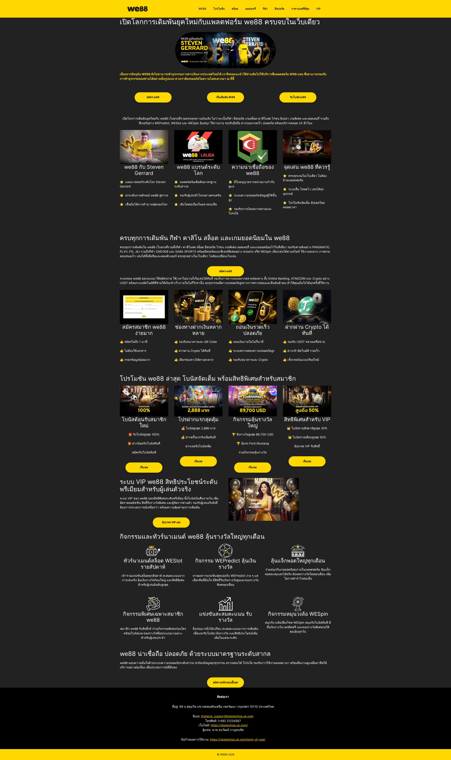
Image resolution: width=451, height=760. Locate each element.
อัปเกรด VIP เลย (171, 522)
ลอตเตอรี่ (250, 8)
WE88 (202, 8)
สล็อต (235, 8)
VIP (318, 8)
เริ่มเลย (144, 467)
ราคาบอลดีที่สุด (300, 8)
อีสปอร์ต (279, 8)
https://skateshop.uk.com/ (229, 725)
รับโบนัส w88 (298, 97)
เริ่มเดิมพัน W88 (225, 97)
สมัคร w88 (153, 97)
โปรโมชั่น (219, 8)
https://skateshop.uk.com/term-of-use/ (237, 739)
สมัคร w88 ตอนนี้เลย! (225, 682)
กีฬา (265, 8)
